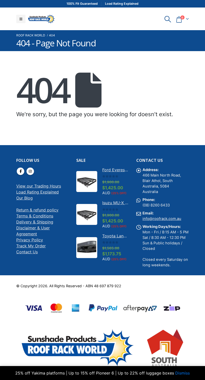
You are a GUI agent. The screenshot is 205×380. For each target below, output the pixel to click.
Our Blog (24, 197)
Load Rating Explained (37, 192)
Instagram (30, 171)
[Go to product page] (86, 181)
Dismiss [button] (182, 373)
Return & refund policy (37, 209)
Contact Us (27, 251)
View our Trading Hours (38, 186)
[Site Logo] (41, 19)
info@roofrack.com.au (161, 218)
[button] (21, 19)
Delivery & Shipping (34, 221)
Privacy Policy (29, 239)
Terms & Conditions (34, 215)
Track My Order (31, 245)
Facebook (20, 171)
